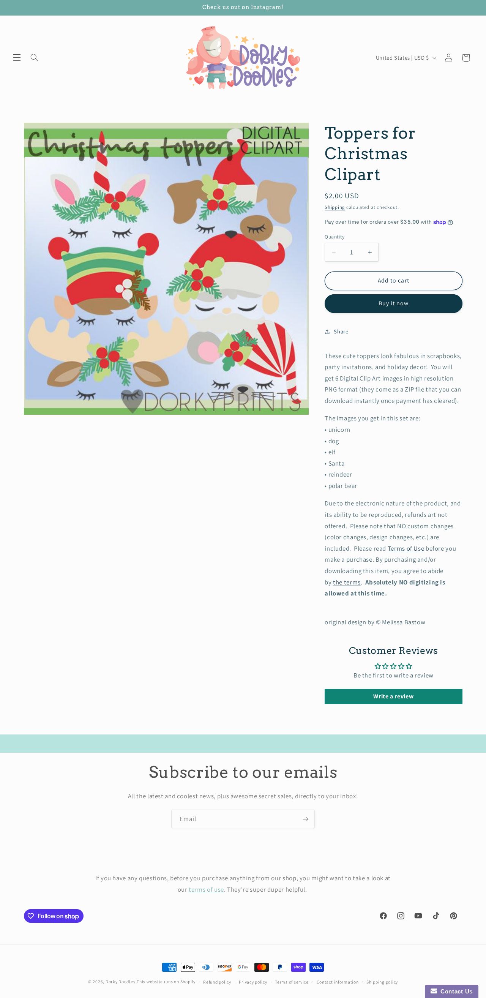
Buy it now (394, 303)
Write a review (393, 696)
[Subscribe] (305, 819)
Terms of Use (406, 548)
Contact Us (455, 991)
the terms (347, 582)
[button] (16, 57)
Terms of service (292, 982)
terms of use (206, 889)
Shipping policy (382, 982)
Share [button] (341, 331)
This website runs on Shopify (166, 981)
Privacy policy (253, 982)
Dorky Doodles (121, 981)
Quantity (334, 236)
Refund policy (217, 982)
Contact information (338, 982)
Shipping (335, 207)
